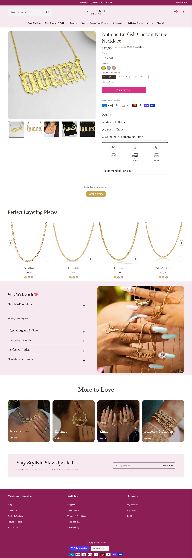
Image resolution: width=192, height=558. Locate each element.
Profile (130, 516)
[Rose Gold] (114, 68)
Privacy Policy (73, 527)
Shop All (160, 23)
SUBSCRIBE (168, 465)
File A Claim (13, 527)
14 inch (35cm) (108, 77)
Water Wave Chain (163, 268)
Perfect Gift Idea (19, 349)
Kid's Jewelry (118, 23)
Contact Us (12, 510)
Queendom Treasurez (99, 543)
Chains (150, 23)
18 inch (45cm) (140, 77)
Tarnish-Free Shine (20, 304)
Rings (84, 23)
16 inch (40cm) (124, 77)
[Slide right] (95, 129)
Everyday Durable (20, 340)
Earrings (73, 23)
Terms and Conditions (76, 516)
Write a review (96, 194)
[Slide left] (8, 129)
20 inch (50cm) (155, 77)
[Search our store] (47, 12)
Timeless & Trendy (20, 359)
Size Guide (109, 58)
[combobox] (30, 12)
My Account (132, 505)
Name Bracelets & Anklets (55, 23)
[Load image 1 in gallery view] (16, 129)
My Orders (131, 510)
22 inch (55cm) (108, 82)
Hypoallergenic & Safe (23, 330)
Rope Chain (118, 268)
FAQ (10, 505)
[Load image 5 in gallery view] (87, 129)
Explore (13, 438)
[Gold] (104, 68)
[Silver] (109, 68)
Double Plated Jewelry (99, 23)
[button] (128, 47)
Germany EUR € (181, 3)
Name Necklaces (34, 23)
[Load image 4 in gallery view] (69, 129)
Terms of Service (74, 522)
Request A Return (15, 522)
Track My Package (15, 516)
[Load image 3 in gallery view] (52, 129)
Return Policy (73, 510)
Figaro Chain (28, 268)
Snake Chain (73, 268)
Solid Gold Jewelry (135, 23)
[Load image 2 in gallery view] (34, 129)
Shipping (104, 53)
